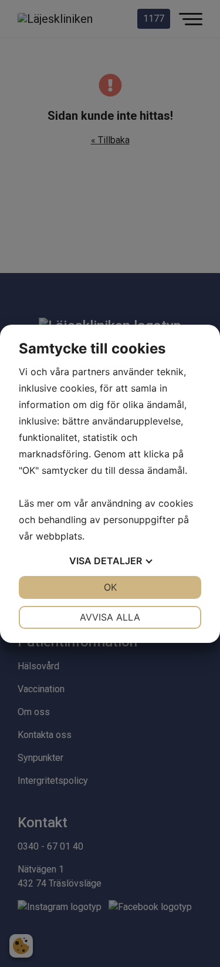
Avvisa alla (110, 617)
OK (110, 587)
